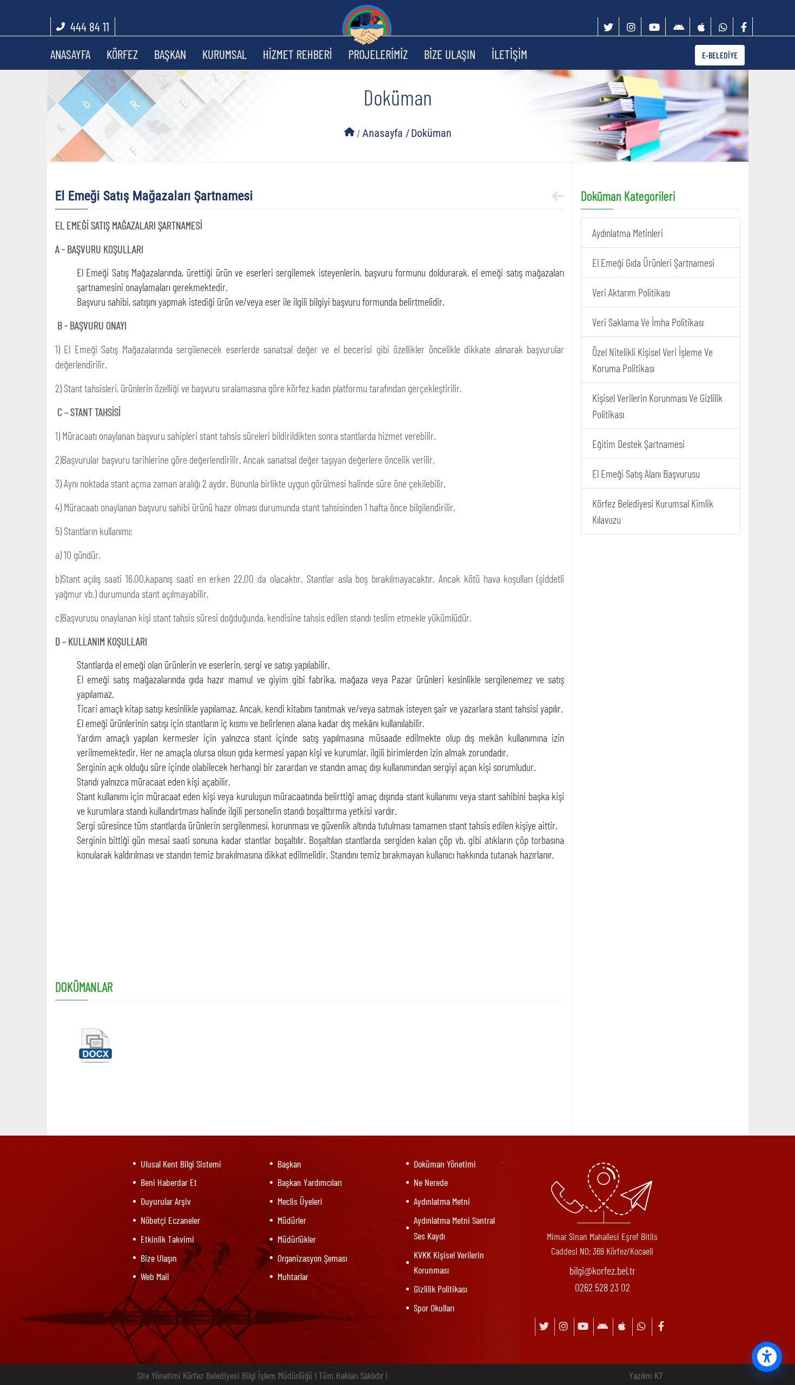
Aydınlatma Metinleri (627, 232)
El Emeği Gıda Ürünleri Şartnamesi (653, 262)
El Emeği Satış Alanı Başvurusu (646, 473)
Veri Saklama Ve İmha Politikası (648, 321)
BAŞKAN (170, 54)
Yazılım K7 (645, 1375)
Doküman (431, 133)
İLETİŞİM (509, 54)
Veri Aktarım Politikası (631, 292)
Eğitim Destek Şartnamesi (638, 443)
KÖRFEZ (122, 54)
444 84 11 (89, 26)
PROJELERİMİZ (378, 54)
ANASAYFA (70, 54)
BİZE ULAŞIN (449, 54)
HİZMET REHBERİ (297, 54)
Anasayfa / (385, 133)
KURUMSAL (224, 54)
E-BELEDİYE (720, 55)
